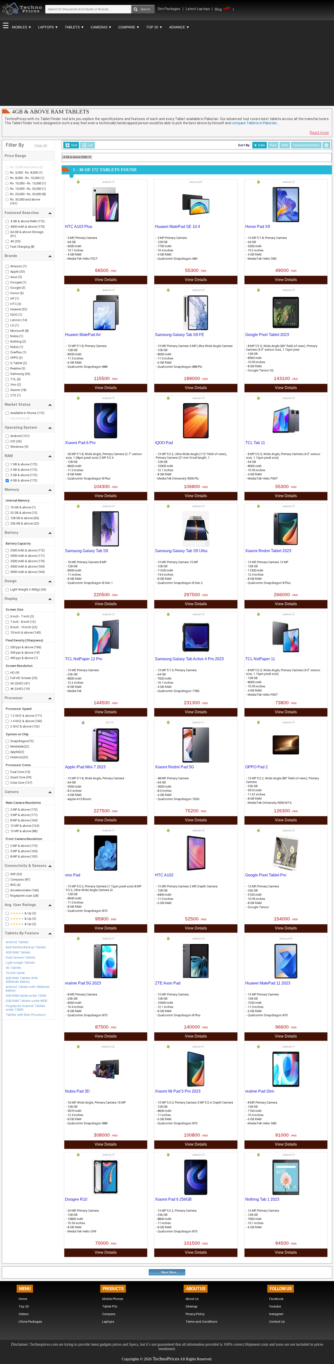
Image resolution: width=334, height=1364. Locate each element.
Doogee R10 (76, 1199)
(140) (37, 632)
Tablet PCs (109, 1306)
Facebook (276, 1299)
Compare (108, 1314)
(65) (36, 518)
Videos (24, 1314)
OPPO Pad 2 (256, 767)
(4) (19, 885)
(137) (28, 782)
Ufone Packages (30, 1321)
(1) (41, 172)
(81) (27, 879)
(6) (22, 293)
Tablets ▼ (74, 27)
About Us (192, 1299)
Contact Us (277, 1321)
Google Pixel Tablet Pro (265, 875)
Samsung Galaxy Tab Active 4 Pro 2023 (189, 659)
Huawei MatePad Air (83, 335)
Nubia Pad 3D (77, 1091)
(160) (38, 721)
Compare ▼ (129, 27)
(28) (36, 895)
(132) (36, 726)
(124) (35, 825)
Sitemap (192, 1306)
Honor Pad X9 (257, 226)
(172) (41, 221)
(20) (18, 241)
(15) (27, 772)
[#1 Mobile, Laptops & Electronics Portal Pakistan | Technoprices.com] (22, 18)
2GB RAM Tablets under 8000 (26, 1001)
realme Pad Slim (259, 1091)
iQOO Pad (164, 443)
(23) (25, 757)
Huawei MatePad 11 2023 (267, 983)
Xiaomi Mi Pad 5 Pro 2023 (177, 1091)
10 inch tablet (15, 973)
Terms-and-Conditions (201, 1321)
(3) (19, 277)
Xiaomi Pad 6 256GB (173, 1199)
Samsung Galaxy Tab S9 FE (179, 335)
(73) (31, 741)
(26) (27, 374)
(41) (27, 683)
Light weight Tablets (20, 962)
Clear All (40, 145)
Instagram (276, 1314)
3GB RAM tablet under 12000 (26, 995)
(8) (44, 194)
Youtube (275, 1306)
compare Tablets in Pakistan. (255, 123)
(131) (26, 436)
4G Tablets (13, 968)
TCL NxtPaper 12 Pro (83, 659)
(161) (13, 203)
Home (23, 1299)
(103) (34, 856)
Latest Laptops (198, 9)
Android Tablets (17, 942)
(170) (41, 226)
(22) (36, 523)
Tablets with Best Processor (26, 1015)
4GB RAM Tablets (18, 952)
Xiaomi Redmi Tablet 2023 (268, 551)
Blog (218, 9)
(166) (37, 647)
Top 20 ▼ (154, 27)
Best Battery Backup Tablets (26, 947)
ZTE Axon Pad (167, 983)
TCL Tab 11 (255, 443)
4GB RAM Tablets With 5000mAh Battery (22, 980)
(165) (34, 851)
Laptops (108, 1321)
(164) (41, 572)
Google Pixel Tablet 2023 (267, 335)
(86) (35, 831)
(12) (34, 512)
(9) (26, 446)
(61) (13, 236)
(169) (41, 566)
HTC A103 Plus (78, 226)
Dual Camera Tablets (20, 957)
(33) (22, 271)
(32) (24, 309)
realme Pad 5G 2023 (83, 983)
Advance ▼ (179, 27)
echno (161, 1358)
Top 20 (24, 1306)
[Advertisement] (167, 68)
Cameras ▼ (101, 27)
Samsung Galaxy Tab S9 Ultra (181, 551)
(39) (29, 777)
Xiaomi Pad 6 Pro (80, 443)
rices (174, 1358)
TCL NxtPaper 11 (260, 659)
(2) (24, 341)
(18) (23, 390)
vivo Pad (72, 875)
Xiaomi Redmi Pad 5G (174, 767)
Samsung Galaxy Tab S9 (86, 551)
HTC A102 (164, 875)
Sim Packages (169, 9)
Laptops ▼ (48, 27)
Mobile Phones (112, 1299)
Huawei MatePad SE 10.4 (177, 226)
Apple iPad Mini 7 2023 (85, 767)
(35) (34, 678)
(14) (24, 320)
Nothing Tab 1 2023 (262, 1199)
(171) (41, 556)
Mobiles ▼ (22, 27)
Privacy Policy (195, 1314)
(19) (37, 652)
